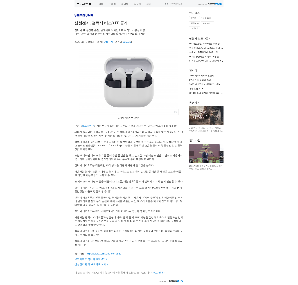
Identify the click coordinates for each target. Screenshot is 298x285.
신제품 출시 (206, 18)
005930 (127, 42)
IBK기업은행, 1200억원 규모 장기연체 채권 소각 (212, 43)
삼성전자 (108, 42)
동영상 (193, 102)
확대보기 (175, 112)
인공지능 (195, 23)
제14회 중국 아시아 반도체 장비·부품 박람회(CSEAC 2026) (217, 92)
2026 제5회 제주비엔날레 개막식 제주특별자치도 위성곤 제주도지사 (206, 167)
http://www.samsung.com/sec (103, 253)
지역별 (124, 3)
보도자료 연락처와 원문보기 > (91, 259)
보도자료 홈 (83, 4)
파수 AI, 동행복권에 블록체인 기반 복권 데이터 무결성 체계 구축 (220, 52)
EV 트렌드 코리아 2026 (200, 79)
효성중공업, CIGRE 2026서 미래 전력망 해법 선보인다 (215, 47)
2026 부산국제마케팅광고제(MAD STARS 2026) (212, 84)
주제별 (112, 3)
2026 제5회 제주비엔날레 (201, 75)
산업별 (99, 3)
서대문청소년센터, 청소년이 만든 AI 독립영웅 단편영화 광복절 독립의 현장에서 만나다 (206, 131)
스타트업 (195, 28)
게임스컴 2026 (196, 88)
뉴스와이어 (88, 125)
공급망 (194, 18)
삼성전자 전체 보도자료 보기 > (91, 264)
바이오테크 (207, 23)
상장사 (137, 3)
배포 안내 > (159, 272)
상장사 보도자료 (198, 38)
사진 (149, 3)
